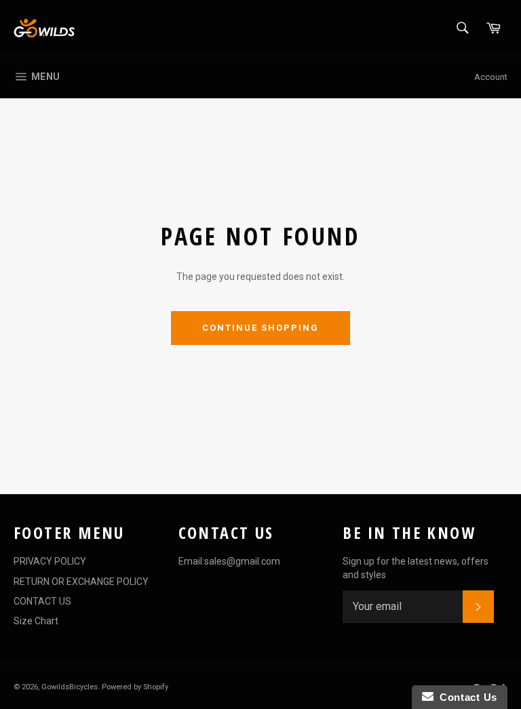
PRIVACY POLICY (50, 561)
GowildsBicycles (69, 687)
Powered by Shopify (135, 687)
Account (490, 77)
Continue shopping (260, 328)
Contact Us (465, 697)
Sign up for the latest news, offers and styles (415, 568)
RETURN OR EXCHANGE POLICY (81, 581)
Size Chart (36, 620)
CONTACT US (42, 601)
